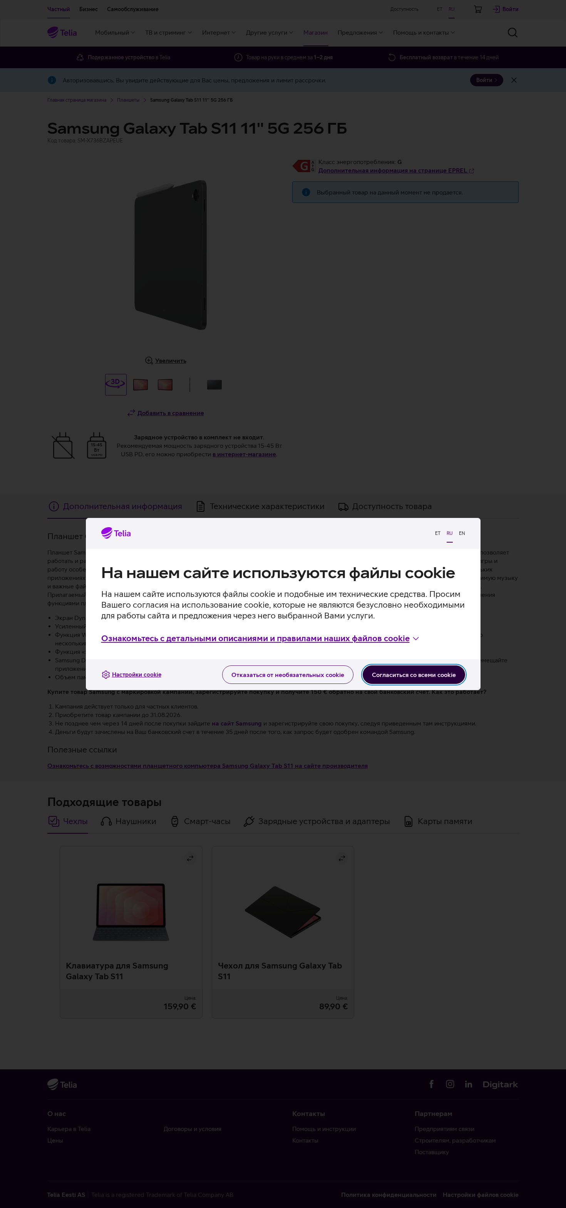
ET (437, 533)
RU (450, 533)
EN (462, 533)
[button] (260, 638)
